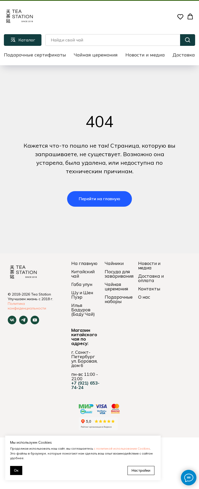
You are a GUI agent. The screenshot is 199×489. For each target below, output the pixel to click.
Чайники (114, 263)
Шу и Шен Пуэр (82, 294)
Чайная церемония (96, 55)
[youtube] (35, 323)
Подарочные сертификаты (35, 55)
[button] (180, 16)
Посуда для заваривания (119, 273)
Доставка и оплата (151, 278)
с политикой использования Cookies (122, 448)
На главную (84, 263)
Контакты (149, 288)
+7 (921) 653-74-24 (85, 385)
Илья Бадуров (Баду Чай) (83, 309)
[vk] (12, 323)
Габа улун (81, 284)
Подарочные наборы (119, 299)
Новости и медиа (145, 55)
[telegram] (23, 323)
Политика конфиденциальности (27, 306)
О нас (144, 297)
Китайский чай (83, 273)
